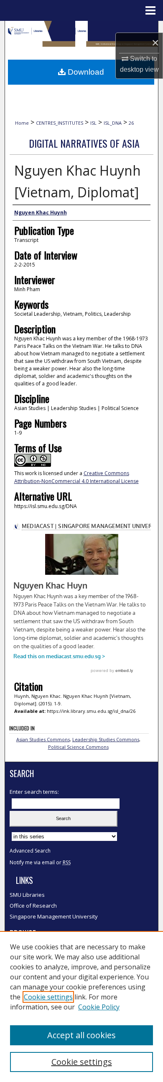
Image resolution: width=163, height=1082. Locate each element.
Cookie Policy (99, 1007)
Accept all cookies (81, 1035)
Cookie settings (48, 996)
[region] (81, 1006)
